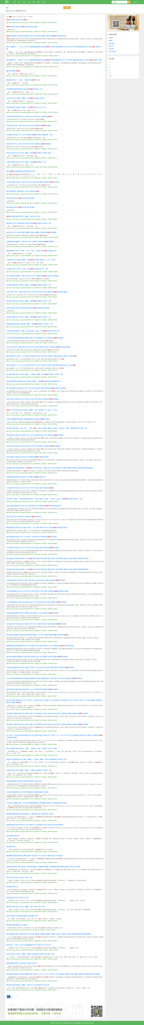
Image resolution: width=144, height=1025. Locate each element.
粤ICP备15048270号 (88, 1023)
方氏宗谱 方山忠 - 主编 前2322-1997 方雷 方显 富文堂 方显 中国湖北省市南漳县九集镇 (36, 292)
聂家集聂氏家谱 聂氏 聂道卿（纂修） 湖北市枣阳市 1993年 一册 (29, 324)
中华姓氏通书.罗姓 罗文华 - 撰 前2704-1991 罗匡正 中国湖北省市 (29, 116)
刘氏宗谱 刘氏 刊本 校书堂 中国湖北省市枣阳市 (23, 516)
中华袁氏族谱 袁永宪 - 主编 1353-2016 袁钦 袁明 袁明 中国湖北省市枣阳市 (32, 182)
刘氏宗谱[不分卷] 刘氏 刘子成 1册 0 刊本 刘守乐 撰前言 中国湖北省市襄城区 (33, 446)
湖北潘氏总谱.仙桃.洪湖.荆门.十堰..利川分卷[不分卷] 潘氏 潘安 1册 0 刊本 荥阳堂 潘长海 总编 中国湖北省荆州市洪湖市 (47, 558)
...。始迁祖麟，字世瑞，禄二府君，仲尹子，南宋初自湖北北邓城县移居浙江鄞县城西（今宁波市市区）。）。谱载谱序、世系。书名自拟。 (46, 900)
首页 (14, 2)
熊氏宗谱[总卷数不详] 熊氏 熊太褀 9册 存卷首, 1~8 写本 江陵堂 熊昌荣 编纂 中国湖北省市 (37, 635)
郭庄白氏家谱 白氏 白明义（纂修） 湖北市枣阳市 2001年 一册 (28, 317)
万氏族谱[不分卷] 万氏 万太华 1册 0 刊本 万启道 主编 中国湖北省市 (30, 488)
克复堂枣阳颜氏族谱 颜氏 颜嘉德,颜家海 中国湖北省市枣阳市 (28, 419)
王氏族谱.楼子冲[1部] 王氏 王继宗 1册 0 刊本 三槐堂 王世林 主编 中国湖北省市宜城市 (36, 624)
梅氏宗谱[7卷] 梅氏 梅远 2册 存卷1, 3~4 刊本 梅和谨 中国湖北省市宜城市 (32, 689)
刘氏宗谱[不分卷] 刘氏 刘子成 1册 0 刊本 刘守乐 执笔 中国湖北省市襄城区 (32, 399)
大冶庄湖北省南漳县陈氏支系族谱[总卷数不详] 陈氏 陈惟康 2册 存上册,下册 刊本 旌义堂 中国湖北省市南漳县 (44, 678)
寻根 (34, 2)
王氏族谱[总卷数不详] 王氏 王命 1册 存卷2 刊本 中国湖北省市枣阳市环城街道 (33, 506)
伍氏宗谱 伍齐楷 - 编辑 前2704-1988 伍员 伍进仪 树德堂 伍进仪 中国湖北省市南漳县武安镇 (38, 347)
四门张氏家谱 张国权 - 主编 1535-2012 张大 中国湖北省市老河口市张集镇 (32, 276)
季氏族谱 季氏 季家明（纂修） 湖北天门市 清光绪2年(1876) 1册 (27, 985)
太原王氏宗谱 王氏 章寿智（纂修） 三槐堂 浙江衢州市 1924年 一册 (28, 770)
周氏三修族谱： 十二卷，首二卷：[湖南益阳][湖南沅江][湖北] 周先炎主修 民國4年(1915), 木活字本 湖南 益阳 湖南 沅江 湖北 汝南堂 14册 (54, 47)
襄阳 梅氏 (111, 43)
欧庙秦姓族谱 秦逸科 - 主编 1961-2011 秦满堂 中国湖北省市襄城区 (30, 241)
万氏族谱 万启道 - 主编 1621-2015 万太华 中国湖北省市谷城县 (28, 125)
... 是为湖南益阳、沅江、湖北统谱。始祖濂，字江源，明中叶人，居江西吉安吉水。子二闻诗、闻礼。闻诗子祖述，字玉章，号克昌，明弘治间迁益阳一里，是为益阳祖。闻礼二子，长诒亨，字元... (54, 752)
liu (109, 70)
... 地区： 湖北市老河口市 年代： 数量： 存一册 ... (21, 110)
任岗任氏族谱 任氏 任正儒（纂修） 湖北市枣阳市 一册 (26, 162)
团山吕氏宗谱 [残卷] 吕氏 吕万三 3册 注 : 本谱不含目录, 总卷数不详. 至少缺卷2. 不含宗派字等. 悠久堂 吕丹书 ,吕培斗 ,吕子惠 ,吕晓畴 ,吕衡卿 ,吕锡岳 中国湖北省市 (54, 701)
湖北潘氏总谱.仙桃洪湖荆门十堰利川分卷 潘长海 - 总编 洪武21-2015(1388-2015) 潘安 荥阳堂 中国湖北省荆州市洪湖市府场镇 (49, 468)
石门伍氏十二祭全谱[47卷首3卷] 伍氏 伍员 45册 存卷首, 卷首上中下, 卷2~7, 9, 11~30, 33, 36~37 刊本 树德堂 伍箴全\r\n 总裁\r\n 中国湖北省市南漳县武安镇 (54, 736)
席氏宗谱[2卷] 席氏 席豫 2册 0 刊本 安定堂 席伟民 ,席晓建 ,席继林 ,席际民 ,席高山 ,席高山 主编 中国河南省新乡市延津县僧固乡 (48, 934)
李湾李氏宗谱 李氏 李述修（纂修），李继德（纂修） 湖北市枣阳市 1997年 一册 (34, 374)
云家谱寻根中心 (10, 29)
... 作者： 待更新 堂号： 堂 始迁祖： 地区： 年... (21, 74)
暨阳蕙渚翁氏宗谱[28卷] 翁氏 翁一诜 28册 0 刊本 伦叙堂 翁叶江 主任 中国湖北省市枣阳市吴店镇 (40, 645)
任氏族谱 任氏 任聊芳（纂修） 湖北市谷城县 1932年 (25, 98)
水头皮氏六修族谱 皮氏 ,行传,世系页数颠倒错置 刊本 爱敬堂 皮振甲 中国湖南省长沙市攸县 (36, 803)
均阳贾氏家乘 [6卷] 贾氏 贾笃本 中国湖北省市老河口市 (26, 477)
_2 (109, 62)
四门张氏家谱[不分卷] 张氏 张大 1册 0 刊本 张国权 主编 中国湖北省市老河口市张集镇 (36, 388)
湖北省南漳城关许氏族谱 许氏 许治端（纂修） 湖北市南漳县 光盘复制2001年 (33, 381)
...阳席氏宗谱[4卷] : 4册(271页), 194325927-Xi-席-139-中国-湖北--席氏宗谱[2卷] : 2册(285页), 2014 (34, 928)
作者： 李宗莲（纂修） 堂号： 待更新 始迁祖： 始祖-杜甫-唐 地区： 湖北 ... (27, 413)
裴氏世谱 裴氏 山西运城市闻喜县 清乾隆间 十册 (22, 916)
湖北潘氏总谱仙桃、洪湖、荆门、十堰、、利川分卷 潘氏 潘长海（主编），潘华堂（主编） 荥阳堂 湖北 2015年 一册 (46, 428)
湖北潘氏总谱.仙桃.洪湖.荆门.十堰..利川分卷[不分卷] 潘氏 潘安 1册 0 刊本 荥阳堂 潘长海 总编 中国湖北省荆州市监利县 (47, 569)
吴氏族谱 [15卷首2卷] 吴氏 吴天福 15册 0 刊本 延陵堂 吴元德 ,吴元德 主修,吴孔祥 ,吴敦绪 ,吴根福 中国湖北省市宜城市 (47, 713)
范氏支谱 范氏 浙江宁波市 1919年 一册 (19, 877)
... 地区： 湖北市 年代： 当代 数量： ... (18, 83)
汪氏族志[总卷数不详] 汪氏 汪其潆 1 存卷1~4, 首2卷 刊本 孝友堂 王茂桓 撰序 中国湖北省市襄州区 (40, 667)
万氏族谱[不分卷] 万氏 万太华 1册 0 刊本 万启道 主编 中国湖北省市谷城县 (32, 547)
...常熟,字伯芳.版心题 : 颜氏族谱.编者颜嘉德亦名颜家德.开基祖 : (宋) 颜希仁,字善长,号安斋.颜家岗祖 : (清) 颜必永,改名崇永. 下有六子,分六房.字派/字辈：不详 (51, 422)
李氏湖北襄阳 (112, 51)
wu (109, 67)
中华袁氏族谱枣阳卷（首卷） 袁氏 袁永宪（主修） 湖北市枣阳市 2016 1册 (32, 331)
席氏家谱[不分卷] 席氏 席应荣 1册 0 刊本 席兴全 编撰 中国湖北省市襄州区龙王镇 (36, 36)
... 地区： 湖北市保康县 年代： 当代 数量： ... (20, 253)
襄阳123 (111, 46)
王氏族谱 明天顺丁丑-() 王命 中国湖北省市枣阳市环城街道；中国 (29, 134)
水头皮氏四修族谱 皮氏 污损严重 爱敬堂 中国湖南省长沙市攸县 (27, 792)
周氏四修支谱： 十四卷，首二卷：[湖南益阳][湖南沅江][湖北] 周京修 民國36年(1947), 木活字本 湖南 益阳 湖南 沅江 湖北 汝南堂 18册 (53, 60)
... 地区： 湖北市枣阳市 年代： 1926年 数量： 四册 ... (22, 156)
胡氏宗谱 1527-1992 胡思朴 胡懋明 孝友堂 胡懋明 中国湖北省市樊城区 (31, 232)
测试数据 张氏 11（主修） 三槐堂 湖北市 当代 (23, 80)
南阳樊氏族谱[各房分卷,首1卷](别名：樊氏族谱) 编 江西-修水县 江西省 (29, 814)
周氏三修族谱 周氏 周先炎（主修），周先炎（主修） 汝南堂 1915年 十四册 (31, 748)
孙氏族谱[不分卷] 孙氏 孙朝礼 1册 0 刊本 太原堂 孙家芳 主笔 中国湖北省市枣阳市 (35, 435)
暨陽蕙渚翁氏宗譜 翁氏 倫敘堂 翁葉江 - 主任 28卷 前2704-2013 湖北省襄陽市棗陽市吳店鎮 (31, 530)
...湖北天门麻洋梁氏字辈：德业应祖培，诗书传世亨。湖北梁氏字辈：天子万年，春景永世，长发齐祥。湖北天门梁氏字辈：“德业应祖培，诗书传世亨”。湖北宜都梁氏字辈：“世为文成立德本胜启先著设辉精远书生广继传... (54, 890)
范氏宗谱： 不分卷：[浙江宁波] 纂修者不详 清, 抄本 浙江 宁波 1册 (28, 945)
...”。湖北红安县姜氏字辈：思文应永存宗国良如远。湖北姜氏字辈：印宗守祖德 (29, 849)
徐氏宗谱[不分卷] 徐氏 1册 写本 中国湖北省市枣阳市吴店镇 (27, 457)
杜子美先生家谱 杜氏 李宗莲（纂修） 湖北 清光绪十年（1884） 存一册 (31, 410)
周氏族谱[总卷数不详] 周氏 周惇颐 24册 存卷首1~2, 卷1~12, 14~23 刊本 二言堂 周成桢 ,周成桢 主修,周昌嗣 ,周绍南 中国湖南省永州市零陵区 (53, 974)
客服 (43, 2)
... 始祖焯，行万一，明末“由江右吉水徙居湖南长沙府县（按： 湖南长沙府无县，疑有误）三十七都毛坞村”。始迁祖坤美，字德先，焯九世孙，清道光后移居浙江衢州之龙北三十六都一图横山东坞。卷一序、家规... (54, 774)
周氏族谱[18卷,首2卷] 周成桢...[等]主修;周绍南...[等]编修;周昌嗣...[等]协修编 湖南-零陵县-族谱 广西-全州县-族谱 (43, 866)
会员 (135, 2)
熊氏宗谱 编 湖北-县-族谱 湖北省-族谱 (20, 207)
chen (110, 76)
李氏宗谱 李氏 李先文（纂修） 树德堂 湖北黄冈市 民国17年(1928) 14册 (30, 954)
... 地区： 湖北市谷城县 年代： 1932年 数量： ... (21, 101)
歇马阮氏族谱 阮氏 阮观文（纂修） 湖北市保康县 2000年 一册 (28, 285)
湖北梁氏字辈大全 (12, 886)
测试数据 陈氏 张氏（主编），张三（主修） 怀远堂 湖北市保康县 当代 (31, 250)
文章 (24, 2)
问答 (19, 2)
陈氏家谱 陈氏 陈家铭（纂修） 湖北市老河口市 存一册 (26, 107)
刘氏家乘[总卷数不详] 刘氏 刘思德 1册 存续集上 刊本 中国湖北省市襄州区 (32, 613)
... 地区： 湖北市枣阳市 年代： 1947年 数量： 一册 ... (22, 226)
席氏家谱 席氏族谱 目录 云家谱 (16, 925)
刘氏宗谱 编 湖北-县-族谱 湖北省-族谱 (20, 198)
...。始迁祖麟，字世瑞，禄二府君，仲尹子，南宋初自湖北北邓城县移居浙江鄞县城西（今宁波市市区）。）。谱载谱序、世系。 (43, 948)
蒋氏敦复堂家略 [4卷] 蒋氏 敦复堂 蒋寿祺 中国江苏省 (24, 781)
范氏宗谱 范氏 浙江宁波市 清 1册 (17, 897)
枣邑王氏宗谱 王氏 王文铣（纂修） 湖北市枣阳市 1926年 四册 (28, 153)
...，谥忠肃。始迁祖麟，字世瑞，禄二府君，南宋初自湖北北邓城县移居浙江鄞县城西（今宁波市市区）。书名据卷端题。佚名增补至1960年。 (47, 880)
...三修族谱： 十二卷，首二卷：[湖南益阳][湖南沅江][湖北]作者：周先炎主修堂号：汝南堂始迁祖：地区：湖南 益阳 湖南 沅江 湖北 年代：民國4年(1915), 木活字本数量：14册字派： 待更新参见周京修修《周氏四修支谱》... (54, 53)
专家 (29, 2)
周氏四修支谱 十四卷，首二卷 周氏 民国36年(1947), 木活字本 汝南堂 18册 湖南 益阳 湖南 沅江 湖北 (41, 356)
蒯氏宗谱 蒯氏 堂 (13, 71)
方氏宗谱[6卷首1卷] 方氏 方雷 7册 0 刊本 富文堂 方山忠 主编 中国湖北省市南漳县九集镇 (37, 591)
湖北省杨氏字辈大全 (13, 835)
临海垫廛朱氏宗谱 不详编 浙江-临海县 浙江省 (21, 963)
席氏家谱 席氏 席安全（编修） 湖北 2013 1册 (23, 216)
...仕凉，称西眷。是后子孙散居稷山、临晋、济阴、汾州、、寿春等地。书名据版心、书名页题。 (34, 919)
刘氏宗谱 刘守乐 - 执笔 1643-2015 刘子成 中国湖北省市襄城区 (28, 144)
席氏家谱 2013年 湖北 (16, 20)
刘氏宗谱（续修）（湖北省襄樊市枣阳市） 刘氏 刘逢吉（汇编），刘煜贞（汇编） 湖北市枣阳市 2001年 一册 (44, 499)
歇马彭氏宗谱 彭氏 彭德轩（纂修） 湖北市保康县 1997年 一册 (28, 301)
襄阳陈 (110, 40)
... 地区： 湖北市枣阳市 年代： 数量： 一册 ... (20, 165)
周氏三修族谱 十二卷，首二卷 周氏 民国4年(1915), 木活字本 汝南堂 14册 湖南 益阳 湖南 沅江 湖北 (41, 365)
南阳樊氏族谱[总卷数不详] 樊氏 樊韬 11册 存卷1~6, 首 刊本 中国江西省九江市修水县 (34, 855)
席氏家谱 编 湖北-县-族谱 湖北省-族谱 (22, 26)
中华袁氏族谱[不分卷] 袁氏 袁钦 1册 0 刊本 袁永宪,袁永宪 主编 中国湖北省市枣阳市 (35, 580)
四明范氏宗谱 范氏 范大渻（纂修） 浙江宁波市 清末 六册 (25, 906)
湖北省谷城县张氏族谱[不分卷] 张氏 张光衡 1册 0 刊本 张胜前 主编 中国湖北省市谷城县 (37, 656)
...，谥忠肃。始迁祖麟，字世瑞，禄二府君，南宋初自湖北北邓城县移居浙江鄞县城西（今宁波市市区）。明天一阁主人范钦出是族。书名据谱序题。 (48, 909)
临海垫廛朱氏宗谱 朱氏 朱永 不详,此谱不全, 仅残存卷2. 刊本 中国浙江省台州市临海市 (34, 825)
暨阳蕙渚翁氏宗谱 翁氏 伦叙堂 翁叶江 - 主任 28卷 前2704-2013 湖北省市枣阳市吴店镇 (36, 527)
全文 (12, 11)
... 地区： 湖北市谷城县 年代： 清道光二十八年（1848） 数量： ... (26, 263)
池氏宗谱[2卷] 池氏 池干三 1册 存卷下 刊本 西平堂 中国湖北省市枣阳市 (31, 536)
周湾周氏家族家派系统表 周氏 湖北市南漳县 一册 (24, 89)
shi (109, 73)
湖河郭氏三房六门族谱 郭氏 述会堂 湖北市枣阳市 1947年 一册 (28, 223)
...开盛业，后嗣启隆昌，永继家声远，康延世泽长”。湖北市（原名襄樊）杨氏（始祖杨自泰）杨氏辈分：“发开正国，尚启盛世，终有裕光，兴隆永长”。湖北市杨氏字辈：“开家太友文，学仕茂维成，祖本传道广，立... (54, 839)
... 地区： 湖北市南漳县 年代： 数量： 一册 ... (20, 92)
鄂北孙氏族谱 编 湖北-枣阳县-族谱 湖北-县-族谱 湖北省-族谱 (28, 308)
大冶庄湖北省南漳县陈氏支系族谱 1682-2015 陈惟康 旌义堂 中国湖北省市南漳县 (34, 338)
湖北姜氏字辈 (10, 846)
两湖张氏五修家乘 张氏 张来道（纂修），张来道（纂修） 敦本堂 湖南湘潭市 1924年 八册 (36, 759)
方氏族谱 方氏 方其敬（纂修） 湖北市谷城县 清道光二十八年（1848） (31, 260)
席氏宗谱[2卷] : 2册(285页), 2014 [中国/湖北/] (22, 191)
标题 (7, 11)
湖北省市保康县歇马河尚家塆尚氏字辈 (20, 171)
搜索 (67, 7)
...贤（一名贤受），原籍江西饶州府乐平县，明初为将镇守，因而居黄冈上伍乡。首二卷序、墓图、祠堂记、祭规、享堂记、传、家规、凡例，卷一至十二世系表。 (52, 957)
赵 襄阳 (111, 38)
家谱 (39, 2)
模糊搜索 (17, 11)
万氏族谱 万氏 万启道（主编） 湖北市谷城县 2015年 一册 (27, 269)
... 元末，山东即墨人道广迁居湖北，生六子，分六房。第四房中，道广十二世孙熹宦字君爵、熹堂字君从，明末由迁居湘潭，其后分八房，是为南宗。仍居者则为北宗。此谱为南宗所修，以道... (54, 763)
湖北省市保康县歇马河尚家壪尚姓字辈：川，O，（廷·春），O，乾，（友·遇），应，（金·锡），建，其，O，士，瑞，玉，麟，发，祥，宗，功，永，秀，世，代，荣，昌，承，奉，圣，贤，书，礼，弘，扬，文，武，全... (54, 175)
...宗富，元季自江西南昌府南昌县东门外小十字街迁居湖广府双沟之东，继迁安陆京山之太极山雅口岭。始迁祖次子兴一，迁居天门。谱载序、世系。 (48, 988)
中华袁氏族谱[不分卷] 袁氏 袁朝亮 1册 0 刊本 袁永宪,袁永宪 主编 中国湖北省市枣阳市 (36, 602)
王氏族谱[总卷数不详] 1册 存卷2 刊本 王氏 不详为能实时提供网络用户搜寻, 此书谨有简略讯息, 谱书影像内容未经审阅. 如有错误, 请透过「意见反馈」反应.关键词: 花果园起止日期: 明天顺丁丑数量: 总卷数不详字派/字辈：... (54, 509)
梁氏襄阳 (111, 49)
